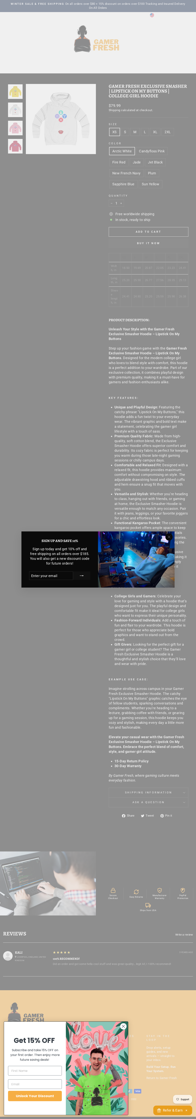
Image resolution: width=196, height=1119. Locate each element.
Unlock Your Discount (35, 1096)
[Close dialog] (123, 1026)
